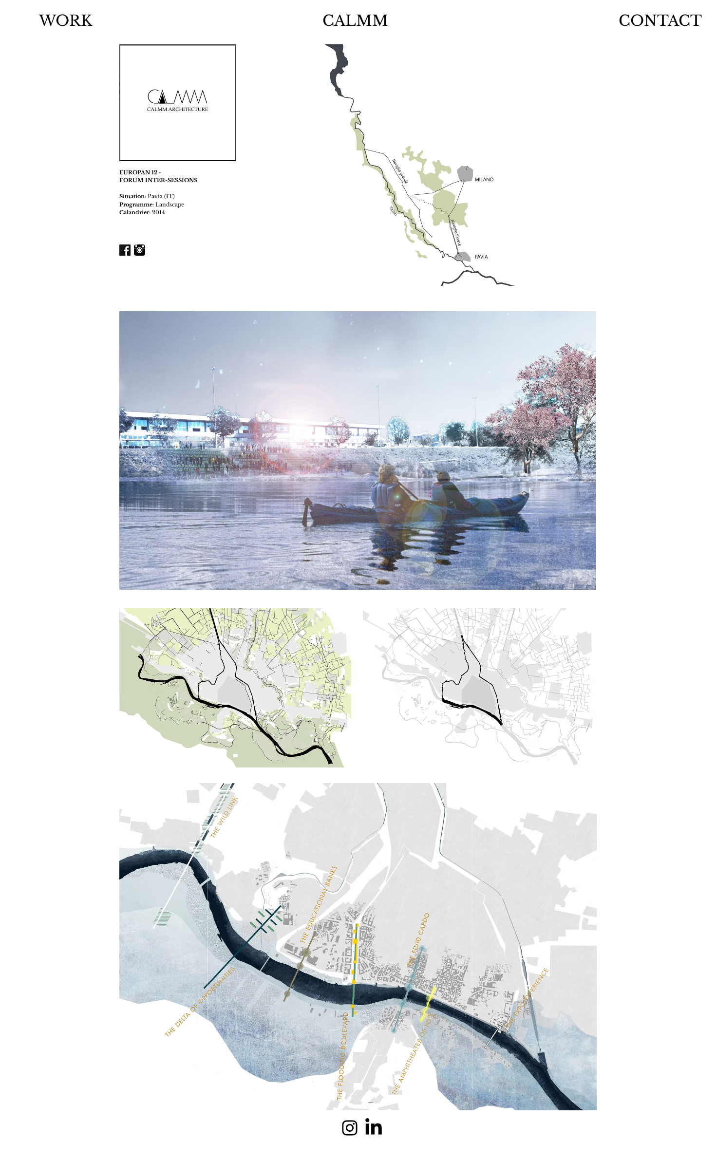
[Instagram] (349, 1128)
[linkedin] (373, 1128)
